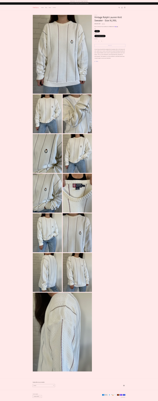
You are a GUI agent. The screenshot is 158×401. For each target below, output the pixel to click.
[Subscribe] (53, 385)
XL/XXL (97, 31)
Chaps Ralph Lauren (100, 36)
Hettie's (124, 397)
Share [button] (97, 61)
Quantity (96, 38)
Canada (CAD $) (36, 396)
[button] (119, 7)
